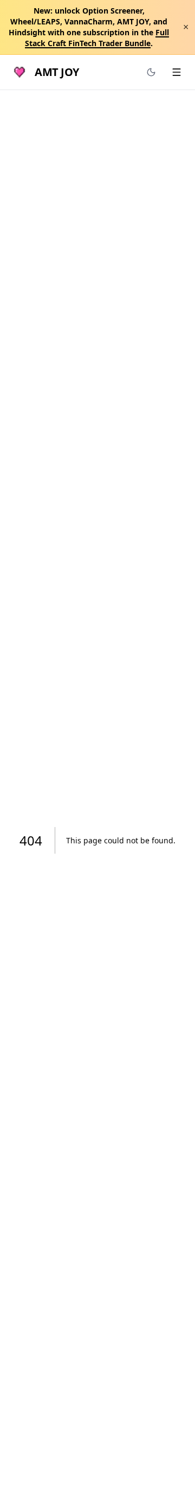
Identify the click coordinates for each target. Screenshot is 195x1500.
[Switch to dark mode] (151, 72)
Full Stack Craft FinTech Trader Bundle (97, 37)
